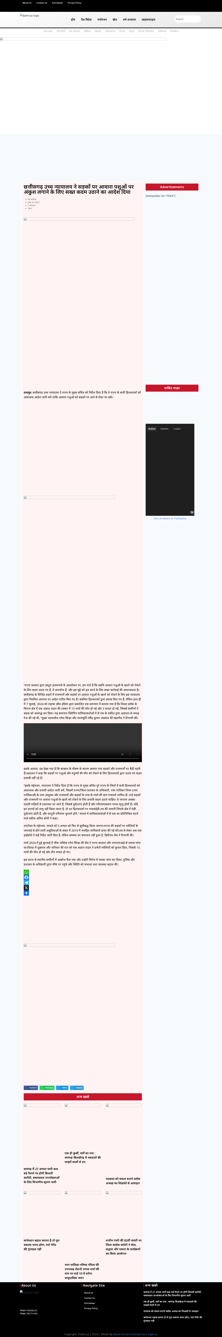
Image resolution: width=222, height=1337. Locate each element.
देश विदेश (86, 19)
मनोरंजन (102, 19)
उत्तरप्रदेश (174, 31)
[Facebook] (83, 877)
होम (73, 19)
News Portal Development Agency (135, 1334)
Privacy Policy (74, 3)
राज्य (30, 208)
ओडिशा (87, 31)
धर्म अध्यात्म (129, 19)
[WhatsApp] (83, 872)
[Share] (83, 893)
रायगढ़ (122, 31)
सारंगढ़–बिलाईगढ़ (146, 31)
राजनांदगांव (110, 31)
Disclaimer (57, 3)
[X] (83, 887)
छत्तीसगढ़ (162, 31)
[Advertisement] (111, 158)
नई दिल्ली (61, 31)
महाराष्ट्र (98, 31)
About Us (27, 3)
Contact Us (41, 3)
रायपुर (131, 31)
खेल (115, 19)
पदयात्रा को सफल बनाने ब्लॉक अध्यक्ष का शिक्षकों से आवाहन (171, 1311)
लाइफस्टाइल (148, 19)
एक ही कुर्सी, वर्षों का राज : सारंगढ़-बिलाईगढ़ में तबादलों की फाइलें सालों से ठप (83, 1157)
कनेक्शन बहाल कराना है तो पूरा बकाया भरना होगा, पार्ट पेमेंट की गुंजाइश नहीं (41, 1244)
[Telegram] (83, 882)
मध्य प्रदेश (48, 31)
